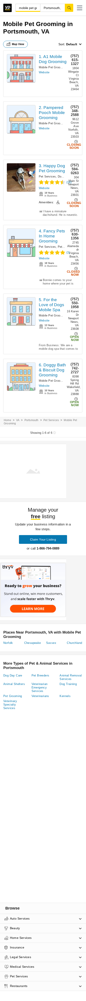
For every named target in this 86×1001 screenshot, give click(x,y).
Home (7, 420)
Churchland (74, 643)
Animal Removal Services (71, 677)
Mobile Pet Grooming (53, 67)
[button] (79, 8)
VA (17, 420)
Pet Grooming (12, 696)
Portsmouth (31, 420)
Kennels (65, 696)
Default (71, 44)
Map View (18, 44)
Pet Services (47, 176)
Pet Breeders (40, 675)
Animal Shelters (14, 684)
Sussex (51, 643)
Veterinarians (40, 696)
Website (44, 72)
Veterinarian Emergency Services (40, 687)
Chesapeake (32, 643)
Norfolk (8, 643)
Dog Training (68, 684)
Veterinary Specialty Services (10, 704)
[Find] (69, 8)
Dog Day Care (12, 675)
